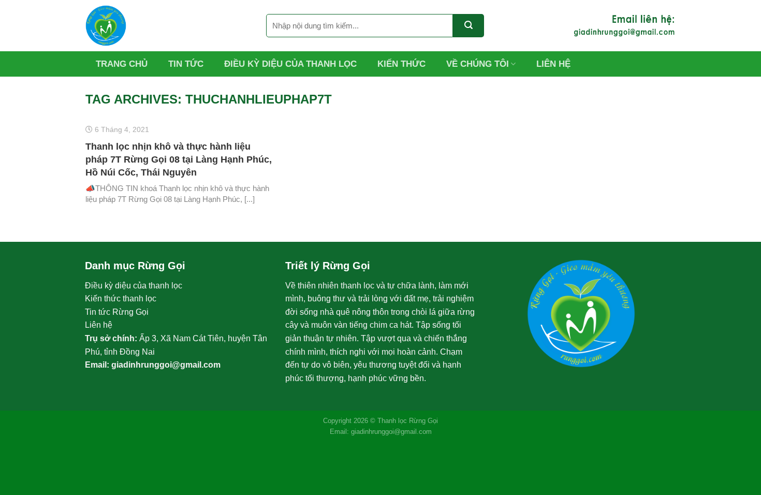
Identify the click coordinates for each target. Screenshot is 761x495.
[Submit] (468, 25)
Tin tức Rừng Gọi (117, 312)
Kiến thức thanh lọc (120, 298)
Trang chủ (122, 64)
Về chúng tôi (477, 64)
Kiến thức (401, 64)
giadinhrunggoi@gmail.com (166, 364)
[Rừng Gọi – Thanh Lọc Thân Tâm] (168, 25)
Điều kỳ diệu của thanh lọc (290, 64)
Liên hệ (553, 64)
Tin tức (185, 64)
